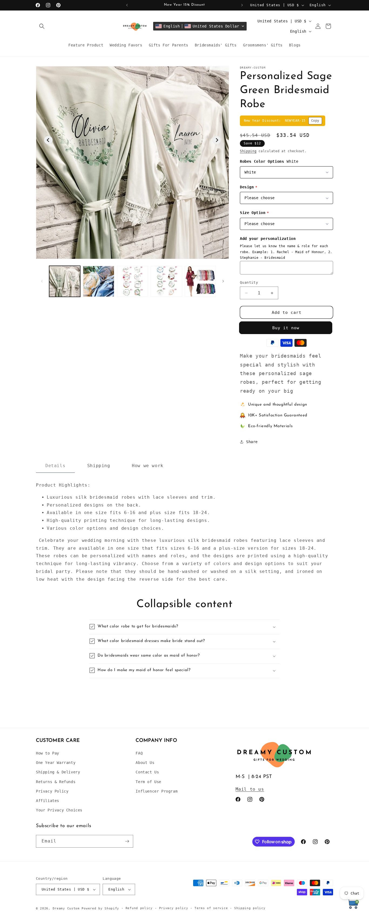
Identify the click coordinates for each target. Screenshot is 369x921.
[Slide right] (223, 281)
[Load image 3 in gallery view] (132, 281)
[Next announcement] (242, 5)
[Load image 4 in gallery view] (166, 281)
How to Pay (47, 753)
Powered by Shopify (100, 908)
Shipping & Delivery (58, 772)
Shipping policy (250, 908)
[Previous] (48, 140)
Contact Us (147, 772)
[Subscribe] (127, 841)
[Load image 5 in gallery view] (200, 281)
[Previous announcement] (127, 5)
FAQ (139, 753)
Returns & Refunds (55, 782)
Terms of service (211, 908)
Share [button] (252, 442)
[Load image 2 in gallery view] (98, 281)
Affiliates (47, 800)
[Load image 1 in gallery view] (64, 281)
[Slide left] (42, 281)
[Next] (216, 140)
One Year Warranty (55, 762)
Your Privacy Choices (59, 810)
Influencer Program (156, 791)
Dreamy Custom (66, 908)
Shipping (248, 151)
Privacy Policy (52, 791)
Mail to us (250, 789)
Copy (315, 121)
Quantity (249, 282)
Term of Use (148, 782)
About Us (145, 762)
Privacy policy (173, 908)
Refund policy (139, 908)
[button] (42, 26)
